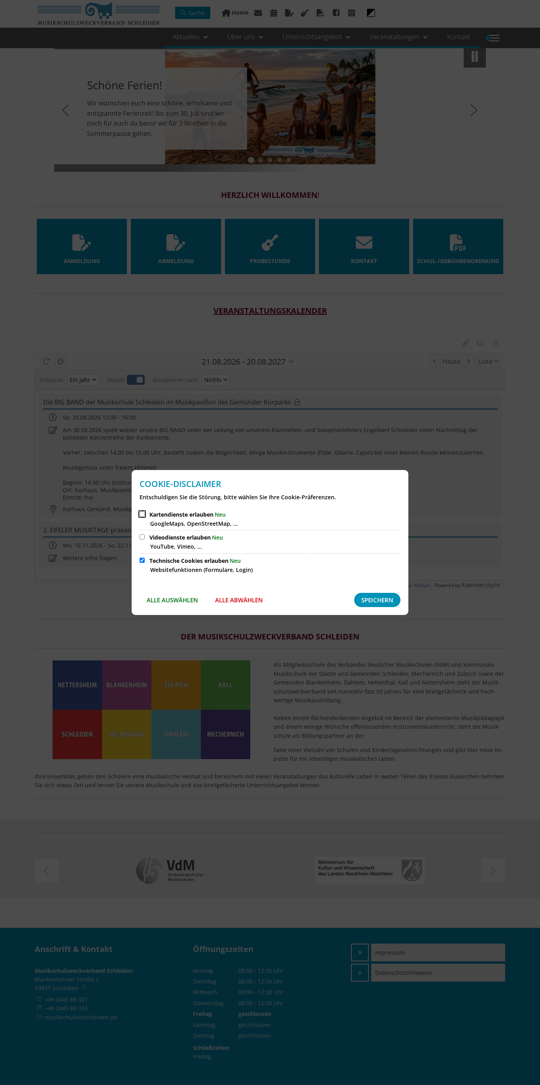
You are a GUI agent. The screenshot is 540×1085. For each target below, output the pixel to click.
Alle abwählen (239, 600)
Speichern (377, 600)
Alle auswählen (172, 600)
